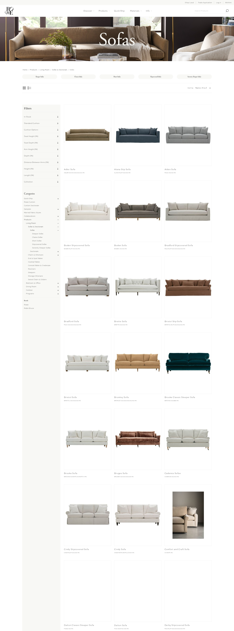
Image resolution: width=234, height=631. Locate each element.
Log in (218, 2)
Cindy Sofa (120, 549)
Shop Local (189, 2)
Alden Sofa (170, 169)
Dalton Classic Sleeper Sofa (79, 625)
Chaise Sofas (37, 237)
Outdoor (29, 290)
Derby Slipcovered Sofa (177, 625)
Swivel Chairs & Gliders (37, 279)
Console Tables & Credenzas (39, 265)
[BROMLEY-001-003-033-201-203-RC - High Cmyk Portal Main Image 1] (137, 363)
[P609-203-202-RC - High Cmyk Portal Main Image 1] (188, 135)
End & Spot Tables (35, 258)
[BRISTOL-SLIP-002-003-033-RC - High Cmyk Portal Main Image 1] (188, 287)
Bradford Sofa (71, 321)
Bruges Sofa (120, 473)
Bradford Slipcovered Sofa (179, 245)
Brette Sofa (120, 321)
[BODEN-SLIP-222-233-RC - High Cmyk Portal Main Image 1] (87, 211)
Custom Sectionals (31, 205)
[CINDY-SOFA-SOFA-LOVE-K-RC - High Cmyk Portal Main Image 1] (137, 515)
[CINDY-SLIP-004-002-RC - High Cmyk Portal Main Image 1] (87, 515)
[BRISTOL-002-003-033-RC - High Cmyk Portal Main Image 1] (87, 363)
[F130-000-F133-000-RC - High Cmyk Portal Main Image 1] (137, 591)
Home (25, 70)
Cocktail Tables (34, 262)
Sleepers (31, 272)
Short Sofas (37, 241)
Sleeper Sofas (37, 234)
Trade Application (205, 2)
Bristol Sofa (70, 397)
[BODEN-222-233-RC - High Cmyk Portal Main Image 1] (137, 211)
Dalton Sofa (120, 625)
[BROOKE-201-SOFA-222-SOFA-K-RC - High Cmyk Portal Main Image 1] (87, 439)
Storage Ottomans (35, 276)
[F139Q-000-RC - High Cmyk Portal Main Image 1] (87, 591)
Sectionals (34, 251)
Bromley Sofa (121, 397)
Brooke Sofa (70, 473)
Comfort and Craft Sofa (177, 549)
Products (27, 220)
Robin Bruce (29, 308)
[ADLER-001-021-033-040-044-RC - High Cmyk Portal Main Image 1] (87, 135)
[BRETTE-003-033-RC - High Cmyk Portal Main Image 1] (137, 287)
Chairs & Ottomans (35, 255)
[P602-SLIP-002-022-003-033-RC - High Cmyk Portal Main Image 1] (188, 591)
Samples (27, 209)
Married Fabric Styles (32, 213)
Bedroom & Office (33, 283)
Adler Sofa (69, 169)
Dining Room (31, 286)
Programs (30, 294)
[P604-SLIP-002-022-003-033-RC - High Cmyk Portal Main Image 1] (188, 211)
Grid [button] (24, 88)
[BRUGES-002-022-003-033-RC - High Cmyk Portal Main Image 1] (137, 439)
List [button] (29, 88)
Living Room (31, 223)
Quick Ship (28, 198)
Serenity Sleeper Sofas (41, 248)
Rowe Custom (29, 202)
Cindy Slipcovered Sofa (76, 549)
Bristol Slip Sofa (173, 321)
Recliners (32, 269)
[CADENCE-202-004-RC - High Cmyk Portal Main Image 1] (188, 439)
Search (227, 10)
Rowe (26, 305)
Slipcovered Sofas (39, 244)
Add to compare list (66, 107)
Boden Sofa (120, 245)
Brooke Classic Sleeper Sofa (180, 397)
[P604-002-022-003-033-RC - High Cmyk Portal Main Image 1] (87, 287)
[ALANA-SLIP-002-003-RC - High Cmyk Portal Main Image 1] (137, 135)
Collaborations (29, 216)
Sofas (32, 230)
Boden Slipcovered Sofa (77, 245)
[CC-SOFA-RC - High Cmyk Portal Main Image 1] (188, 515)
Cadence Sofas (173, 473)
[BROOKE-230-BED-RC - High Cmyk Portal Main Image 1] (188, 363)
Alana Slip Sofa (122, 169)
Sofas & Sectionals (35, 227)
